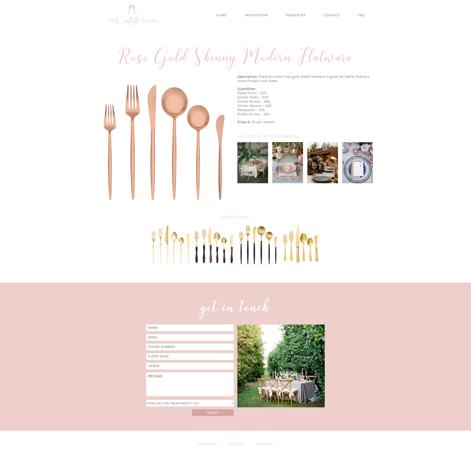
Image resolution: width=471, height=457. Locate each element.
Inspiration (256, 15)
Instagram (207, 444)
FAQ (360, 15)
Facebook (236, 444)
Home (221, 15)
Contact (332, 15)
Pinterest (264, 444)
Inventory (295, 15)
